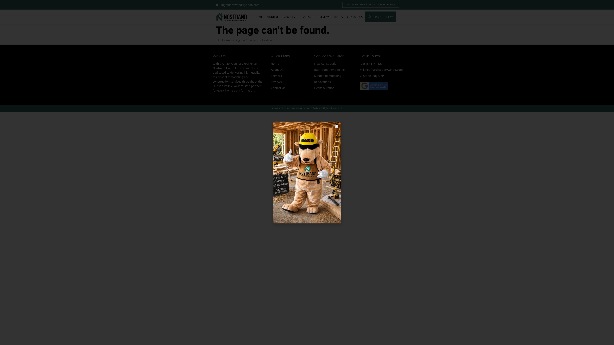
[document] (307, 172)
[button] (336, 126)
